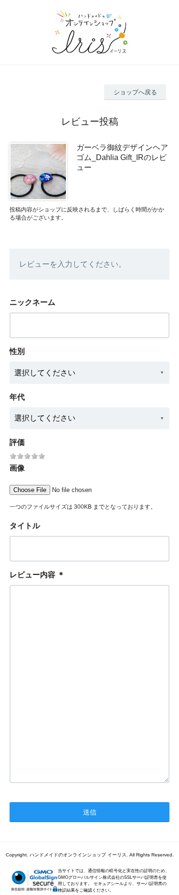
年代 (17, 397)
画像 (17, 468)
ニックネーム (32, 302)
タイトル (25, 526)
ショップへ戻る (135, 92)
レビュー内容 (32, 575)
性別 (17, 351)
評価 (17, 442)
